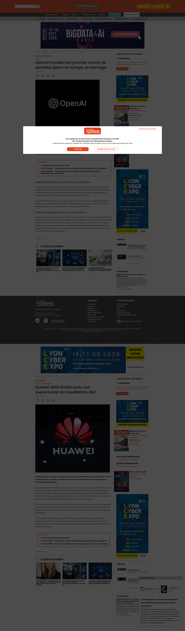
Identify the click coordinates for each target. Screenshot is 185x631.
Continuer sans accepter (147, 129)
